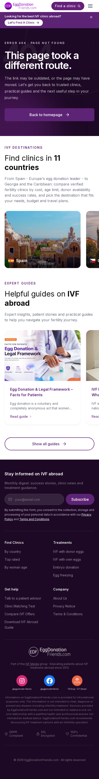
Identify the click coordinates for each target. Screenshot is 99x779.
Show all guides (45, 444)
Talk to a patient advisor (23, 598)
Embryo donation (66, 567)
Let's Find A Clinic (21, 22)
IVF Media (32, 664)
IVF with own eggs (67, 559)
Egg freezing (63, 575)
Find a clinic (65, 6)
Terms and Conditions (34, 519)
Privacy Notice (64, 606)
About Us (60, 598)
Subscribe (80, 499)
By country (13, 551)
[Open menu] (90, 6)
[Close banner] (91, 17)
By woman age (16, 567)
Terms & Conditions (68, 614)
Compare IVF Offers (20, 614)
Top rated (12, 559)
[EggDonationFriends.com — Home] (20, 6)
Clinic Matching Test (20, 606)
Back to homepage (45, 114)
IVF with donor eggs (68, 551)
